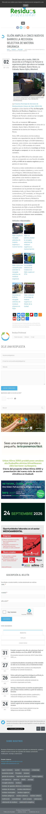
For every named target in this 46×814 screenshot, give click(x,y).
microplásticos (6, 779)
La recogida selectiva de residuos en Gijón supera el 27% (29, 269)
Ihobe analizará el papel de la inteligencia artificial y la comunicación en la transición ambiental (27, 676)
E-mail (32, 337)
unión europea (27, 799)
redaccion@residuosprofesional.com (11, 761)
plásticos (16, 779)
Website (27, 337)
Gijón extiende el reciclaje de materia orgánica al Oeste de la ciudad (29, 300)
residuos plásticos (22, 796)
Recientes (23, 633)
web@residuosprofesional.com (10, 763)
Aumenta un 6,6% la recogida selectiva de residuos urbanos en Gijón (16, 301)
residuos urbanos (24, 327)
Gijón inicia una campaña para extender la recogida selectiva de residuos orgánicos (17, 272)
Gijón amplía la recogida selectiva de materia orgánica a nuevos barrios (17, 241)
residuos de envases (8, 789)
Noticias (14, 49)
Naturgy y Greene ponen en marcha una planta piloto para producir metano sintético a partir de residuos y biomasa (27, 690)
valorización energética (27, 802)
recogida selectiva (29, 325)
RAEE (23, 779)
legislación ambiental (23, 776)
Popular (23, 638)
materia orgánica (37, 776)
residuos (18, 783)
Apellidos (4, 601)
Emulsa (29, 323)
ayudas (17, 770)
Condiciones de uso (34, 811)
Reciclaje (20, 49)
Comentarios (23, 643)
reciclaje (21, 325)
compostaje (35, 770)
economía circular (7, 773)
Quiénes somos (22, 811)
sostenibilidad (16, 799)
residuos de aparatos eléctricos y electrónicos (16, 786)
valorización (37, 799)
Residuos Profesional (21, 323)
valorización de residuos (9, 802)
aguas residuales (7, 770)
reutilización (6, 799)
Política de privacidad (9, 811)
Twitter (21, 27)
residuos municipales (8, 792)
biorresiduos (26, 770)
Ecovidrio (18, 773)
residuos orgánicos (23, 792)
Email (3, 584)
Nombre (4, 593)
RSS (27, 27)
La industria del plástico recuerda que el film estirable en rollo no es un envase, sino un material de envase (27, 664)
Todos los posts (18, 337)
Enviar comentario (9, 388)
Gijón (33, 323)
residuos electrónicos (24, 789)
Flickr (24, 27)
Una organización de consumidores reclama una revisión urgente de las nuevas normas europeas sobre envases (27, 703)
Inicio (8, 49)
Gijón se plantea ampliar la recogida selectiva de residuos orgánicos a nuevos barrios (29, 242)
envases (26, 773)
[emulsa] (29, 95)
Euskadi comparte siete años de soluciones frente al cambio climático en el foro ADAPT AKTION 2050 (27, 651)
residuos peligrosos (8, 796)
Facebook (17, 27)
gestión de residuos (8, 776)
